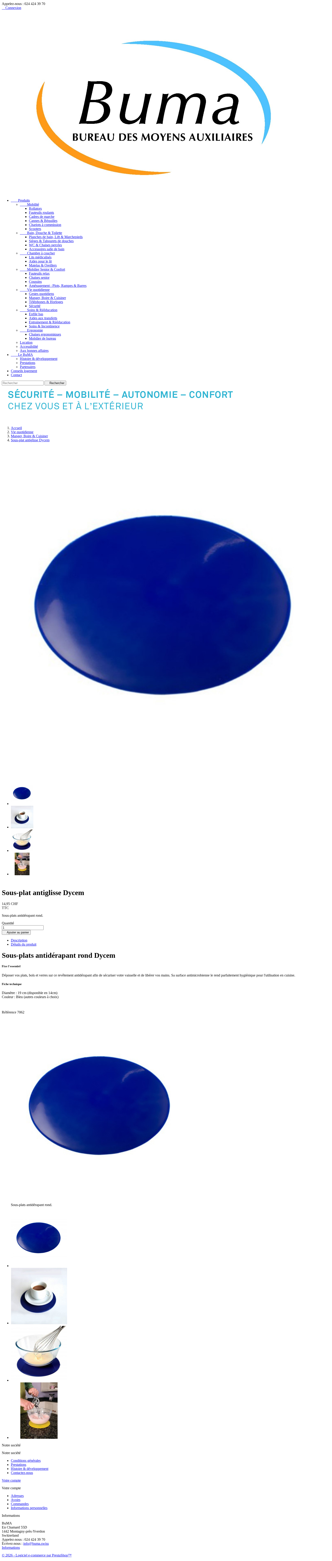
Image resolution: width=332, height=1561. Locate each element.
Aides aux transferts (43, 318)
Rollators (35, 208)
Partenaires (27, 367)
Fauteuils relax (39, 273)
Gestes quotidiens (41, 294)
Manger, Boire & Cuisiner (47, 298)
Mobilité (29, 204)
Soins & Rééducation (38, 310)
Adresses (17, 1496)
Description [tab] (19, 940)
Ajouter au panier (16, 932)
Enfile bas (36, 314)
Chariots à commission (45, 225)
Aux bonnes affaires (34, 350)
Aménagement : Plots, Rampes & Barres (58, 286)
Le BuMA (22, 355)
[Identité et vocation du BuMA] (127, 420)
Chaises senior (39, 277)
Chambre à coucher (37, 253)
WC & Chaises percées (45, 245)
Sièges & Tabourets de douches (51, 241)
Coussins (35, 281)
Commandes (20, 1504)
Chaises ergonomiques (45, 334)
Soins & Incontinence (44, 326)
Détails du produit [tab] (23, 944)
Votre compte (11, 1480)
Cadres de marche (41, 217)
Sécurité (34, 306)
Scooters (35, 229)
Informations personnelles (29, 1508)
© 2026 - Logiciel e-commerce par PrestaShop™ (37, 1555)
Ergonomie (31, 330)
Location (26, 342)
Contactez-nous (22, 1473)
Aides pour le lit (40, 261)
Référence (9, 1012)
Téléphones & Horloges (46, 302)
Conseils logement (24, 371)
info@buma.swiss (36, 1543)
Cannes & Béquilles (43, 221)
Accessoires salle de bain (46, 249)
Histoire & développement (38, 359)
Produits (20, 200)
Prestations (27, 363)
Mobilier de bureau (42, 338)
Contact (16, 375)
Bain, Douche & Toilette (41, 233)
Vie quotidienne (35, 290)
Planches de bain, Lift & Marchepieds (56, 237)
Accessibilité (29, 346)
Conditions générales (26, 1460)
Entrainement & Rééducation (49, 322)
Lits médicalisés (40, 257)
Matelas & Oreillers (43, 265)
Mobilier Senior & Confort (42, 269)
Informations (11, 1547)
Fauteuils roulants (41, 212)
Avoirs (15, 1500)
